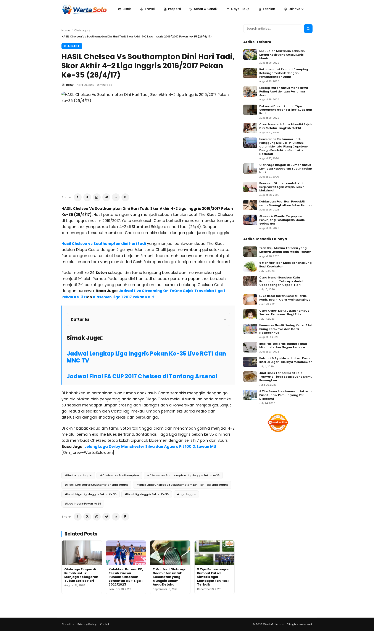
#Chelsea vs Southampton (119, 475)
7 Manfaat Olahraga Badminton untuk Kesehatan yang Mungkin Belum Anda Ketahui (169, 577)
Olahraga (81, 30)
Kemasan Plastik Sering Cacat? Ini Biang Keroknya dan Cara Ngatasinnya (285, 329)
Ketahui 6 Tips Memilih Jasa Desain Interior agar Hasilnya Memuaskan (286, 360)
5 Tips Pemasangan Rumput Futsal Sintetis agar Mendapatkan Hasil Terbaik (213, 577)
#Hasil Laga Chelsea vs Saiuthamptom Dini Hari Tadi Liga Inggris (182, 485)
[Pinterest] (125, 197)
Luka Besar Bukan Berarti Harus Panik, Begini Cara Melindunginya (285, 298)
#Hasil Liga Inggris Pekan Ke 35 (147, 494)
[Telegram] (106, 197)
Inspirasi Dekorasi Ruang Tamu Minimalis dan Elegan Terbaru (283, 345)
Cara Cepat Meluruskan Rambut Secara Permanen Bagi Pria (284, 312)
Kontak (105, 624)
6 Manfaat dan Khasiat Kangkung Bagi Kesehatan (285, 265)
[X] (87, 197)
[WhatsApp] (97, 197)
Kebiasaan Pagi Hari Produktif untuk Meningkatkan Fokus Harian (285, 203)
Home (65, 30)
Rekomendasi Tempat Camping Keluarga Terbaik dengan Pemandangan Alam (283, 73)
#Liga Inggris (186, 494)
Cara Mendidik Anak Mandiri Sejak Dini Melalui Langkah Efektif (285, 126)
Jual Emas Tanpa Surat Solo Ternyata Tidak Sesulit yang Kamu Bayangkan (285, 376)
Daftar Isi (80, 319)
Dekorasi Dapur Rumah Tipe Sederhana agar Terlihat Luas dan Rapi (285, 110)
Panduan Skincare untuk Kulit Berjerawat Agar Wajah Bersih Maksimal (282, 187)
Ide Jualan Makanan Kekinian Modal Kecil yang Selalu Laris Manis (282, 54)
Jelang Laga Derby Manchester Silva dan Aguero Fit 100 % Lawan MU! (151, 446)
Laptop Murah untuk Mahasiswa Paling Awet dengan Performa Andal (283, 91)
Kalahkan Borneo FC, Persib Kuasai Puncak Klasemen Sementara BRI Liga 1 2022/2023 (126, 577)
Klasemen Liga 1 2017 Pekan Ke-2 (123, 297)
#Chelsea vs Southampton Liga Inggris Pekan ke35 (183, 475)
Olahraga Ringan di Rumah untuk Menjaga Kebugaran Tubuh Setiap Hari (81, 575)
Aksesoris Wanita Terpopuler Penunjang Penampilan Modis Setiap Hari (282, 220)
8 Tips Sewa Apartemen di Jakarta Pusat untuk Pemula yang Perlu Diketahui (285, 395)
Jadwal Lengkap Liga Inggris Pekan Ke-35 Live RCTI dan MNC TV (146, 357)
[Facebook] (78, 197)
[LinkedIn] (116, 197)
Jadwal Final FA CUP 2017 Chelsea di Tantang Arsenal (142, 376)
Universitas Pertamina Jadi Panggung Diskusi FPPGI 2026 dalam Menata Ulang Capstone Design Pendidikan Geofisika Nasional (283, 147)
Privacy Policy (87, 624)
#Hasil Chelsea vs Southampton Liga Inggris (96, 485)
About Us (67, 624)
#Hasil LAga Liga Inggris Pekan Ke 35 (90, 494)
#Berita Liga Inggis (78, 475)
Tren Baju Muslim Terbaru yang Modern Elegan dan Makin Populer (285, 250)
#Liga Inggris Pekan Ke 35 (83, 504)
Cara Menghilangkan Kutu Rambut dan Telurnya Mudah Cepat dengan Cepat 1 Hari (281, 281)
